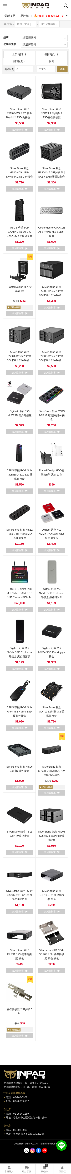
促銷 (51, 61)
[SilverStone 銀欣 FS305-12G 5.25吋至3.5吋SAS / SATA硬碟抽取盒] (51, 269)
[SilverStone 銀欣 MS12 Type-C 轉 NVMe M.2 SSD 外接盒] (19, 512)
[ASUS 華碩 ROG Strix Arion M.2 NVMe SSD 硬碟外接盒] (19, 690)
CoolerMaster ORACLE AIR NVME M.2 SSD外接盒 (51, 231)
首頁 (9, 24)
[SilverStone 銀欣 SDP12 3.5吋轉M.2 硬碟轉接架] (51, 690)
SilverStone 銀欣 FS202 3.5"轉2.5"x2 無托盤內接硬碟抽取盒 (19, 895)
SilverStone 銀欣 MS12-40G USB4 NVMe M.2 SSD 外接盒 (19, 172)
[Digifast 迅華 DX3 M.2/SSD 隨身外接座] (19, 394)
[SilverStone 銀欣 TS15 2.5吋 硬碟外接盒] (19, 814)
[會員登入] (9, 1169)
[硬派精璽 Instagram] (32, 1150)
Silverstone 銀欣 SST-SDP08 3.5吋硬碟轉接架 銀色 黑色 (51, 954)
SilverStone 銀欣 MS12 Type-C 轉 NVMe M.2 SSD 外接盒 (19, 533)
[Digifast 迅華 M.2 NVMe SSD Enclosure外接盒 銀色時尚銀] (51, 571)
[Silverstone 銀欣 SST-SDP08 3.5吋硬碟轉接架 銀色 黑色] (51, 932)
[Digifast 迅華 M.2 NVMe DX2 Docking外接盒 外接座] (51, 512)
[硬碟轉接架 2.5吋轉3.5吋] (19, 992)
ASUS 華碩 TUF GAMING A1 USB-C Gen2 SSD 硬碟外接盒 (19, 231)
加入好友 (61, 1145)
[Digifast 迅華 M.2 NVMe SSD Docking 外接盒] (51, 630)
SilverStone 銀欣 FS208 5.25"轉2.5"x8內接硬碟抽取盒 (51, 835)
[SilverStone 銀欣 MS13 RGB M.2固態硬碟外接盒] (51, 394)
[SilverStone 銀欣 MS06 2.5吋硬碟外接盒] (19, 749)
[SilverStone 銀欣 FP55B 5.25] (19, 932)
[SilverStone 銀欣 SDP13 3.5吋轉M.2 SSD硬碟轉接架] (51, 91)
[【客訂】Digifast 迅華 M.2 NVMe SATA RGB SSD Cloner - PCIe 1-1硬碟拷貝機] (19, 571)
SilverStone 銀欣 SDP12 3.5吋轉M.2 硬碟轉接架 (51, 711)
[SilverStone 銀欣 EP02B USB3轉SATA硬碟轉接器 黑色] (51, 749)
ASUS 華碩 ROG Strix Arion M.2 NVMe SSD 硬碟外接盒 (19, 711)
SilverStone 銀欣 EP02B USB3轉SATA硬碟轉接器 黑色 (51, 770)
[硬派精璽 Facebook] (38, 1150)
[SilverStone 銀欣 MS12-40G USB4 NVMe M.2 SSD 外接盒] (19, 151)
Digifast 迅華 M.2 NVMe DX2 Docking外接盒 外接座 (51, 533)
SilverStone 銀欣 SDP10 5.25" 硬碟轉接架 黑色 (51, 895)
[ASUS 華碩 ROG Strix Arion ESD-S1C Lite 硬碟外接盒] (19, 453)
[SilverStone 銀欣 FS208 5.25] (51, 814)
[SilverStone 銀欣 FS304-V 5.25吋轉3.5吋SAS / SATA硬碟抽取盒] (51, 151)
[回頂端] (62, 1169)
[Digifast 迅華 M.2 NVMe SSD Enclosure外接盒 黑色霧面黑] (19, 630)
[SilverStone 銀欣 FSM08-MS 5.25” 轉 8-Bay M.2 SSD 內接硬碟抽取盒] (19, 91)
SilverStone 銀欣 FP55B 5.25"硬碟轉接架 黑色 (19, 954)
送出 (62, 69)
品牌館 (25, 15)
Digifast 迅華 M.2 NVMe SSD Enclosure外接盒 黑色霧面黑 (19, 652)
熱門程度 (18, 61)
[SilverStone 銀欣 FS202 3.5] (19, 873)
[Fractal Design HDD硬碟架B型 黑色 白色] (51, 453)
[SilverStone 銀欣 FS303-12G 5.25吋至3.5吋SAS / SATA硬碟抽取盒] (51, 334)
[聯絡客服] (27, 1169)
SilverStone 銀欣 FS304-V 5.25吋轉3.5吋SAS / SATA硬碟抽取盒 (51, 172)
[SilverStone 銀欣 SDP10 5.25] (51, 873)
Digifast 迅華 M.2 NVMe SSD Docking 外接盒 (51, 652)
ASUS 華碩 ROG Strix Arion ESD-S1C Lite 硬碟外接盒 (19, 474)
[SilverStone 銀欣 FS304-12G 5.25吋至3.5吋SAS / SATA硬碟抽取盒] (19, 334)
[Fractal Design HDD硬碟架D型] (19, 269)
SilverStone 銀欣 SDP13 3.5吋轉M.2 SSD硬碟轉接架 (51, 113)
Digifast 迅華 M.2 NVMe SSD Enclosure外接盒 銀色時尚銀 (51, 593)
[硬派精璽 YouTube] (44, 1150)
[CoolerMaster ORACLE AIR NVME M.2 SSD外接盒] (51, 210)
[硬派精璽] (35, 5)
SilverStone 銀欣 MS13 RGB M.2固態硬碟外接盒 (51, 415)
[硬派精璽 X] (26, 1150)
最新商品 (9, 15)
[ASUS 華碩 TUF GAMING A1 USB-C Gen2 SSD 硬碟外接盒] (19, 210)
